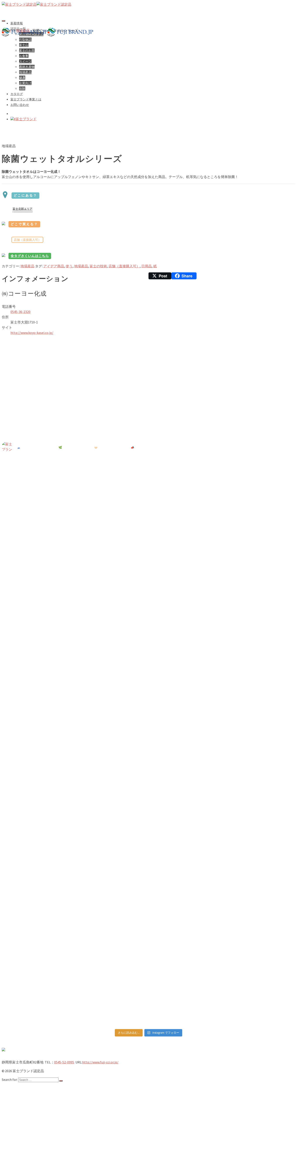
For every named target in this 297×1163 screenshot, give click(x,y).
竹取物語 (26, 1105)
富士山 (24, 1109)
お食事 (24, 1118)
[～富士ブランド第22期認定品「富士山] (259, 726)
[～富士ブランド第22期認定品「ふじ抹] (111, 804)
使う (69, 266)
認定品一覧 (19, 1096)
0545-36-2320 (20, 312)
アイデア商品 (53, 266)
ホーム (15, 1088)
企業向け (26, 1140)
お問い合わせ (21, 1153)
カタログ (17, 1144)
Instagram (18, 1157)
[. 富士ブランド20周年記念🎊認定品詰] (185, 929)
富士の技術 (98, 266)
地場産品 (27, 266)
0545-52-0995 (64, 1062)
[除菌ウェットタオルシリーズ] (119, 137)
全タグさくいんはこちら (30, 256)
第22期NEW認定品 (33, 1101)
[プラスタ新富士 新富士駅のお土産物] (259, 479)
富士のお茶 (28, 1114)
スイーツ (26, 1122)
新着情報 (16, 23)
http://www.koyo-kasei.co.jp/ (31, 332)
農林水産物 (28, 1127)
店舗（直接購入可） (124, 266)
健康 (22, 1135)
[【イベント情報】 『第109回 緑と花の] (37, 588)
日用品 (146, 266)
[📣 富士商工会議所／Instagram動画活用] (185, 820)
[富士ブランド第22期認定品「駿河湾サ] (37, 794)
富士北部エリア (22, 209)
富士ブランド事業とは (28, 1148)
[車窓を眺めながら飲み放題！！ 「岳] (185, 620)
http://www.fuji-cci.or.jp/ (100, 1062)
